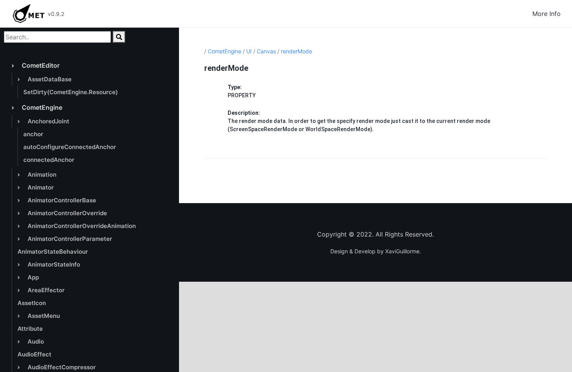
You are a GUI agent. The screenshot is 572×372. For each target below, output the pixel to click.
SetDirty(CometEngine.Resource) (70, 92)
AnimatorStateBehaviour (53, 251)
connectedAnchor (48, 159)
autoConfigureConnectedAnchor (69, 147)
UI (249, 51)
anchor (33, 134)
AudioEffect (34, 354)
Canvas (266, 51)
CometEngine (224, 51)
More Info (546, 14)
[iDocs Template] (28, 13)
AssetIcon (32, 303)
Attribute (30, 328)
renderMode (296, 51)
